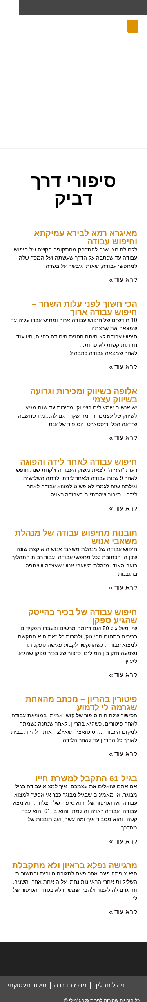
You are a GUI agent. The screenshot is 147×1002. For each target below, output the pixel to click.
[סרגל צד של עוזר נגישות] (9, 9)
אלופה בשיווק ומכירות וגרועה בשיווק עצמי (83, 395)
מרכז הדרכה (70, 985)
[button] (132, 26)
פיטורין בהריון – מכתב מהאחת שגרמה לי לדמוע (81, 703)
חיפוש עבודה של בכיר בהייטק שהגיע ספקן (82, 616)
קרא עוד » (123, 280)
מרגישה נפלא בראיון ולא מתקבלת (74, 865)
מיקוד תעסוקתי (27, 985)
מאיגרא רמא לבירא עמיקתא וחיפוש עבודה (85, 237)
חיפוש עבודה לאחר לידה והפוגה (78, 461)
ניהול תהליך (109, 985)
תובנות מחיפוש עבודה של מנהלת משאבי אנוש (76, 537)
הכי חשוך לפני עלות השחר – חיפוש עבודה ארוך (84, 307)
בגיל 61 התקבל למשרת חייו (86, 778)
